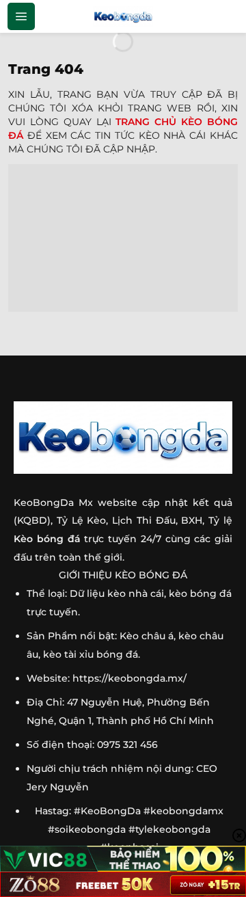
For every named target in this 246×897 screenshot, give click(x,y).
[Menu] (21, 16)
